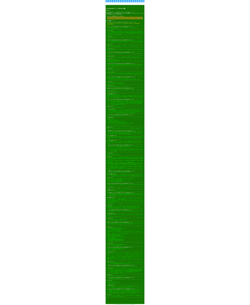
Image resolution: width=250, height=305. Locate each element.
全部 (133, 304)
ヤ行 (128, 304)
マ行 (126, 304)
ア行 (117, 304)
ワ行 (132, 304)
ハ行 (125, 304)
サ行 (120, 304)
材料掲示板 (108, 16)
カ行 (118, 304)
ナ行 (123, 304)
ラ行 (130, 304)
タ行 (121, 304)
